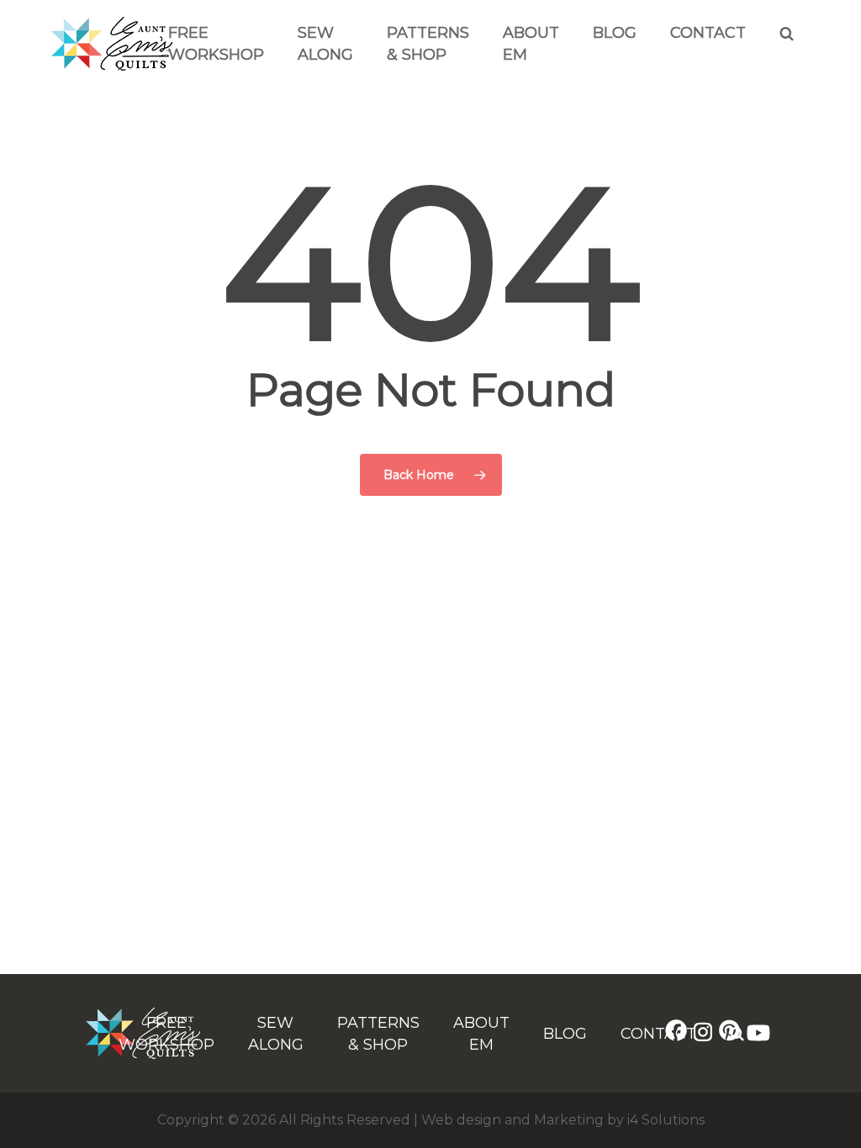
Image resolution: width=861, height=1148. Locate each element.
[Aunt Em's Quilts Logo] (111, 66)
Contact (708, 33)
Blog (615, 33)
